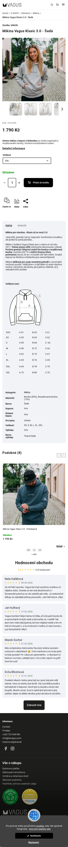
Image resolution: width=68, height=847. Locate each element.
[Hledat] (51, 4)
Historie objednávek (12, 742)
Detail (59, 546)
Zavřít (58, 212)
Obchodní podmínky (12, 780)
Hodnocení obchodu (34, 562)
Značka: (10, 25)
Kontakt (6, 726)
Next (64, 455)
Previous (59, 455)
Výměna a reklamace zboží (15, 776)
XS (28, 550)
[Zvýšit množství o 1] (19, 182)
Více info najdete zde (40, 829)
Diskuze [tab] (22, 225)
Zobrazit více (34, 705)
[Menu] (63, 5)
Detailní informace (13, 148)
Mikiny (27, 392)
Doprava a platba (10, 768)
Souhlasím (35, 835)
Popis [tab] (9, 225)
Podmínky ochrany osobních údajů (19, 783)
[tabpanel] (34, 509)
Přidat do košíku (41, 182)
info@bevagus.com (11, 738)
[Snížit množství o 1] (4, 182)
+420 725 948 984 (11, 734)
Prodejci (6, 730)
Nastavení (33, 842)
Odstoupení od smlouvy (13, 772)
